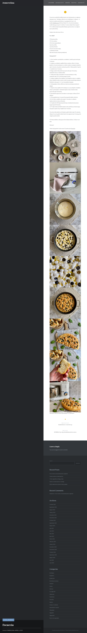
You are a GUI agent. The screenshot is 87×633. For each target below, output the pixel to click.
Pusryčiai (52, 599)
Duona (5, 619)
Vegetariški (52, 615)
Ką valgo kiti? (60, 2)
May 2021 (52, 533)
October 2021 (53, 520)
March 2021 (52, 538)
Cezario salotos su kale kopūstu (56, 476)
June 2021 (52, 531)
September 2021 (53, 523)
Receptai (73, 2)
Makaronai (52, 594)
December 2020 (53, 546)
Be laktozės (52, 578)
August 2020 (52, 557)
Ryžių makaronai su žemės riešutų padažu (58, 484)
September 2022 (53, 507)
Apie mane (51, 2)
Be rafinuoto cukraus (54, 581)
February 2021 (53, 541)
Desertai (51, 583)
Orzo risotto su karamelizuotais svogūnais (59, 473)
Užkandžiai (10, 619)
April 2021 (52, 536)
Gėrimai (51, 588)
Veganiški (52, 612)
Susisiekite (81, 2)
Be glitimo (52, 575)
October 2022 (53, 504)
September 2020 (53, 554)
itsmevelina (8, 3)
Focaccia (73, 128)
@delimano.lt (56, 23)
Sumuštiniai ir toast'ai (54, 607)
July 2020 (52, 560)
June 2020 (52, 562)
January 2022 (52, 512)
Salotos (51, 602)
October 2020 (53, 552)
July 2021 (52, 528)
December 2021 (53, 515)
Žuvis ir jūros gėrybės (54, 618)
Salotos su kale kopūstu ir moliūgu (57, 481)
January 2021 (52, 544)
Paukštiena (52, 596)
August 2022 (52, 509)
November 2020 (53, 549)
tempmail (52, 493)
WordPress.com (75, 630)
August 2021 (52, 525)
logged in (57, 449)
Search (51, 460)
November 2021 (53, 517)
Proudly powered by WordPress (58, 630)
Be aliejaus (52, 573)
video (51, 86)
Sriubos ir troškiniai (54, 604)
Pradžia (67, 2)
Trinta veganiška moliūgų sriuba (56, 479)
